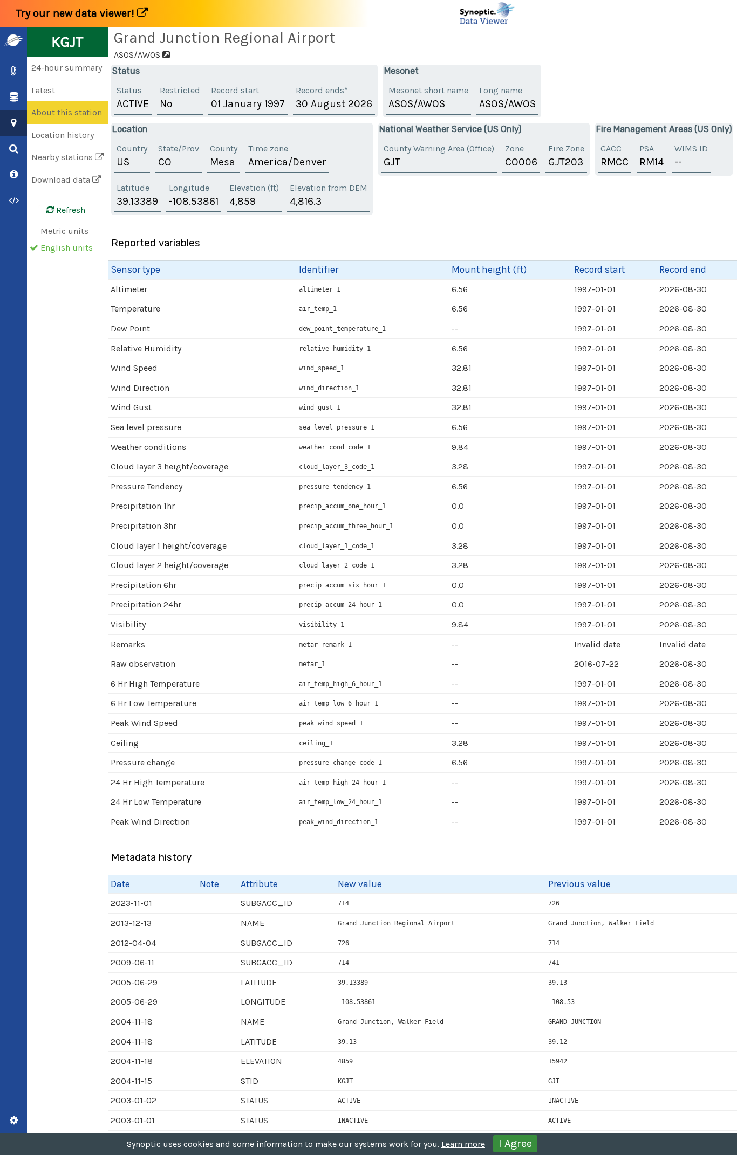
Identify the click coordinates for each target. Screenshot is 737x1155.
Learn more (463, 1144)
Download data (61, 180)
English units (66, 248)
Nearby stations (63, 157)
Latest (43, 90)
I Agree (515, 1143)
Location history (62, 135)
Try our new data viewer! (76, 13)
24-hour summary (66, 68)
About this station (66, 112)
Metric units (64, 231)
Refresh (69, 210)
